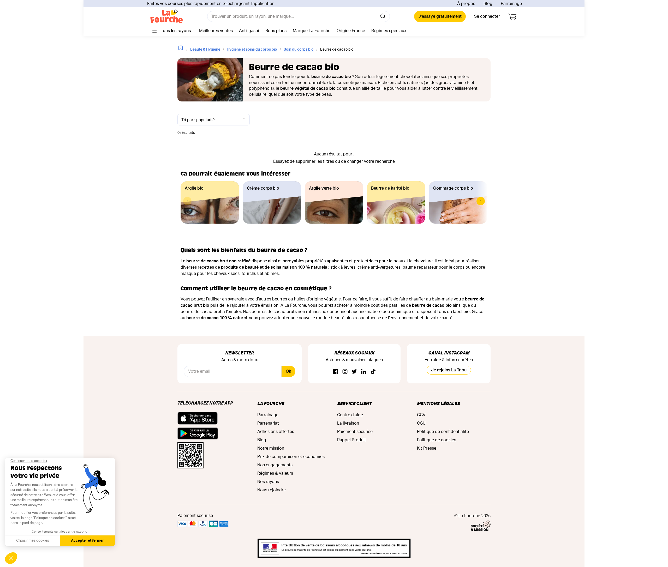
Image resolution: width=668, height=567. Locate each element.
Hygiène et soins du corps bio (252, 49)
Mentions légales (438, 403)
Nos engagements (275, 465)
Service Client (354, 403)
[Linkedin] (363, 372)
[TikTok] (373, 372)
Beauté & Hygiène (205, 49)
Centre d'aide (350, 415)
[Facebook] (335, 372)
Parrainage (511, 4)
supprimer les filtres (315, 161)
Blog (488, 4)
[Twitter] (354, 372)
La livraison (348, 423)
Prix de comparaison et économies (291, 457)
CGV (421, 415)
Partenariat (268, 423)
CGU (421, 423)
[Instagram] (345, 372)
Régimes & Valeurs (275, 473)
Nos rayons (268, 482)
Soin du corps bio (299, 49)
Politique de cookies (436, 440)
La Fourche (270, 403)
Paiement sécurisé (355, 432)
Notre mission (270, 448)
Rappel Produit (351, 440)
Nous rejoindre (271, 490)
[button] (480, 201)
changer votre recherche (371, 161)
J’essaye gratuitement (440, 16)
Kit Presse (426, 448)
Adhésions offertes (275, 432)
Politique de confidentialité (443, 432)
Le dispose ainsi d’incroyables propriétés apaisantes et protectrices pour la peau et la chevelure (307, 261)
